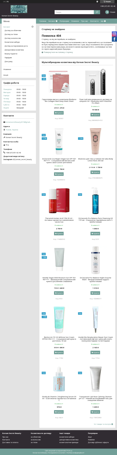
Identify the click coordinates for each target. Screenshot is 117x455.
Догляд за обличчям (13, 30)
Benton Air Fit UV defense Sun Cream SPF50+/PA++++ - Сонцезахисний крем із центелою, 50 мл (59, 339)
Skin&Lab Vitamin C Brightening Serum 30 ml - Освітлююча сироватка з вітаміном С (59, 398)
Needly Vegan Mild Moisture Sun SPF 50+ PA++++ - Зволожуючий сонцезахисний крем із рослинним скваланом (59, 279)
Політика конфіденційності (75, 453)
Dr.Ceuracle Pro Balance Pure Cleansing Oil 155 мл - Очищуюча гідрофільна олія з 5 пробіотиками (95, 220)
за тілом (34, 442)
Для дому (8, 62)
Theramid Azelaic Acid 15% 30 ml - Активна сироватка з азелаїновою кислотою (59, 220)
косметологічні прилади (68, 442)
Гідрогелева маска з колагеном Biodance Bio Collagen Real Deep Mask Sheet (59, 100)
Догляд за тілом (11, 34)
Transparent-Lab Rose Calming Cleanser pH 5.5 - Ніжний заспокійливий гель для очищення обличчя (95, 398)
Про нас (84, 21)
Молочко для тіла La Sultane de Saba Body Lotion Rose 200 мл (95, 159)
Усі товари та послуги (102, 424)
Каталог (51, 21)
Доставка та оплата (10, 442)
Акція (5, 75)
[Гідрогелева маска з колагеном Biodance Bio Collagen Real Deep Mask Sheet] (59, 82)
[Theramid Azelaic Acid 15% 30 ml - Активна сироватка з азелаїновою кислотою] (59, 200)
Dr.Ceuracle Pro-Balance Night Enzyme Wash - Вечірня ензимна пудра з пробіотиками (95, 279)
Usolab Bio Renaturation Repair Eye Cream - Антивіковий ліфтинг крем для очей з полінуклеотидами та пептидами (95, 339)
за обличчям (36, 437)
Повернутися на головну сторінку (58, 52)
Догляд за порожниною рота (16, 46)
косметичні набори (66, 437)
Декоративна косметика (14, 50)
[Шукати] (97, 12)
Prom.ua (69, 451)
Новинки (75, 21)
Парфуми (8, 58)
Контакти (94, 21)
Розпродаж (64, 21)
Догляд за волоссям (13, 38)
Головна (42, 21)
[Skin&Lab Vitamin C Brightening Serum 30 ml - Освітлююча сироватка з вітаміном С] (59, 379)
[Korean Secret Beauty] (19, 9)
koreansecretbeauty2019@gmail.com (19, 122)
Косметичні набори (12, 42)
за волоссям (36, 440)
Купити (60, 113)
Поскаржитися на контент (56, 453)
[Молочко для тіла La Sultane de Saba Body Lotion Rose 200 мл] (95, 141)
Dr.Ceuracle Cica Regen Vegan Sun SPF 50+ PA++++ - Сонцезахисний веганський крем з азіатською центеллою (59, 160)
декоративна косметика (68, 440)
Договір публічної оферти (98, 442)
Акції (90, 437)
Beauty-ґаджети (11, 54)
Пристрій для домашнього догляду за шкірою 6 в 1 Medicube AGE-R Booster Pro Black (95, 101)
